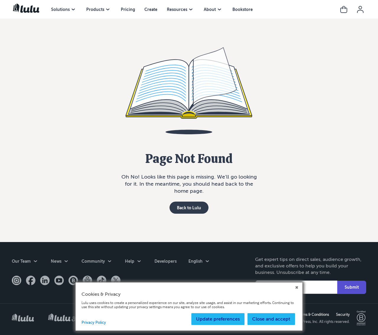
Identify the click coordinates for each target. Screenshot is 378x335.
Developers (165, 261)
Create (150, 9)
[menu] (73, 9)
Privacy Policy (94, 323)
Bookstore (242, 9)
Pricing (128, 9)
